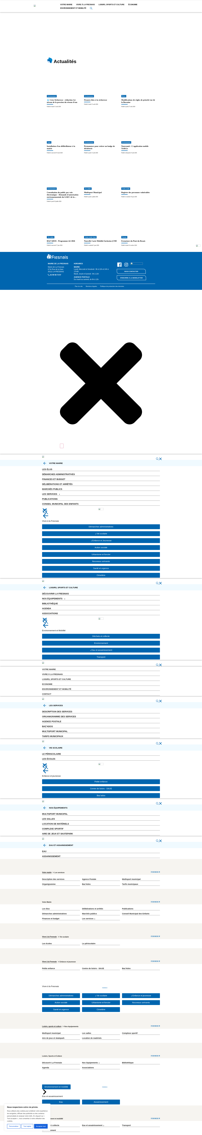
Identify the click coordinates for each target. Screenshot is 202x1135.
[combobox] (101, 321)
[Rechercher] (62, 446)
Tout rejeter (27, 1126)
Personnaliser (13, 1126)
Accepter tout (41, 1126)
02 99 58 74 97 (55, 275)
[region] (27, 1117)
